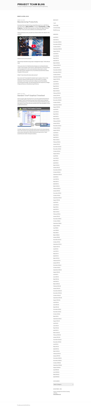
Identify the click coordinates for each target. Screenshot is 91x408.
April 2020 (55, 183)
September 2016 (56, 269)
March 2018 (55, 235)
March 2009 (55, 351)
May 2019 (55, 207)
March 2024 (55, 90)
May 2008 (55, 374)
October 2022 (56, 128)
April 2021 (55, 162)
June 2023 (55, 111)
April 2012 (55, 330)
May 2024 (55, 86)
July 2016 (55, 274)
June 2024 (55, 83)
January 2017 (56, 262)
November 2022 (56, 125)
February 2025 (56, 65)
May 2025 (55, 58)
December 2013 (56, 309)
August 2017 (56, 246)
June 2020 (55, 179)
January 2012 (56, 337)
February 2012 (56, 334)
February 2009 (56, 353)
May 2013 (55, 316)
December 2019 (56, 193)
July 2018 (55, 227)
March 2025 (55, 62)
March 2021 (55, 165)
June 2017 (55, 251)
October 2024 (56, 74)
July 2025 (55, 53)
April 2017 (55, 255)
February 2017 (56, 260)
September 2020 (56, 174)
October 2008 (56, 362)
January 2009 (56, 355)
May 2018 (55, 232)
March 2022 (55, 139)
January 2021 (56, 167)
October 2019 (56, 195)
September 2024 (56, 76)
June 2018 (55, 230)
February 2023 (56, 121)
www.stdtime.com (57, 394)
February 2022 (56, 142)
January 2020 (56, 190)
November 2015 (56, 293)
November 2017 (56, 239)
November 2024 (56, 72)
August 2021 (56, 153)
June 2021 (55, 158)
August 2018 (56, 225)
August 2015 (56, 300)
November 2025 (56, 44)
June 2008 (55, 372)
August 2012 (56, 321)
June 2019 (55, 204)
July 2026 (55, 37)
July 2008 (55, 369)
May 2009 (55, 346)
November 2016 (56, 265)
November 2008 (56, 360)
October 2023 (56, 102)
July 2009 (55, 344)
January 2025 (56, 67)
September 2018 (56, 223)
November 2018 (56, 218)
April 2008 (55, 376)
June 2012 (55, 325)
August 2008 (56, 367)
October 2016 (56, 267)
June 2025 (55, 56)
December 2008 (56, 358)
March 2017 (55, 258)
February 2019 (56, 214)
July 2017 (55, 248)
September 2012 (56, 318)
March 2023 (55, 118)
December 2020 (56, 169)
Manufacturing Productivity (27, 22)
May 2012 (55, 327)
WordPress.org (56, 30)
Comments (56, 27)
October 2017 (56, 241)
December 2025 (56, 42)
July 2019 (55, 202)
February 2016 (56, 286)
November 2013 (56, 311)
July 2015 (55, 302)
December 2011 (56, 339)
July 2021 (55, 155)
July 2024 (55, 81)
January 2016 (56, 288)
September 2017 (56, 244)
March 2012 (55, 332)
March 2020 (55, 186)
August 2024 (56, 79)
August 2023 (56, 107)
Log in (54, 23)
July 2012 (55, 323)
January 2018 (56, 237)
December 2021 (56, 146)
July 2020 (55, 176)
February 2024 (56, 93)
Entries (55, 25)
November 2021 (56, 148)
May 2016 (55, 279)
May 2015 (55, 307)
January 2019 (56, 216)
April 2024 (55, 88)
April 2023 (55, 116)
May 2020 (55, 181)
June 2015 (55, 304)
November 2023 (56, 100)
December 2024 (56, 69)
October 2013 (56, 314)
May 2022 (55, 135)
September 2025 (56, 48)
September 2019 (56, 197)
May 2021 (55, 160)
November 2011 (56, 341)
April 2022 (55, 137)
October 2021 (56, 151)
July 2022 (55, 132)
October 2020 (56, 172)
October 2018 (56, 221)
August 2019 (56, 200)
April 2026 (55, 39)
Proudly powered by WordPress (23, 405)
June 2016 (55, 276)
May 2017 (55, 253)
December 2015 (56, 290)
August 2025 (56, 51)
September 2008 (57, 365)
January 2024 (56, 95)
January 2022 (56, 144)
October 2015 (56, 295)
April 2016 (55, 281)
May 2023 (55, 114)
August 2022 (56, 130)
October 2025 (56, 46)
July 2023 (55, 109)
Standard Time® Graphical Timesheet (31, 95)
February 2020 (56, 188)
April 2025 (55, 60)
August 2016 (56, 272)
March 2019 (55, 211)
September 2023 (56, 104)
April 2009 (55, 348)
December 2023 (56, 97)
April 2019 (55, 209)
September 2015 (56, 297)
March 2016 (55, 283)
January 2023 (56, 123)
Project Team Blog (31, 4)
